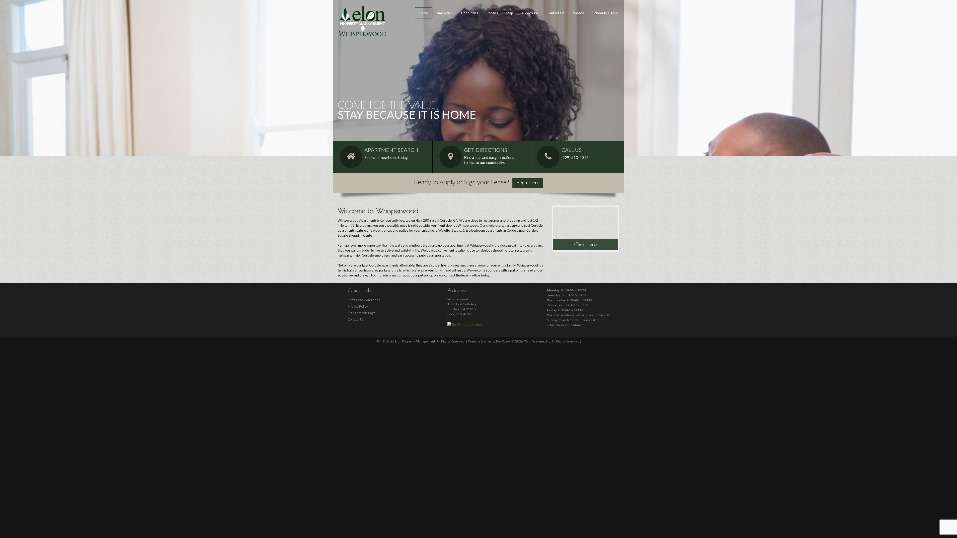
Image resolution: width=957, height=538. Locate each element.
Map (509, 13)
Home (423, 13)
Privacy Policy (358, 306)
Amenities (445, 13)
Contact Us (555, 13)
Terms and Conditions (364, 300)
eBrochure (530, 13)
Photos (492, 13)
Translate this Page (361, 313)
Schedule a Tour (605, 13)
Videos (578, 13)
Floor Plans (469, 13)
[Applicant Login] (527, 183)
